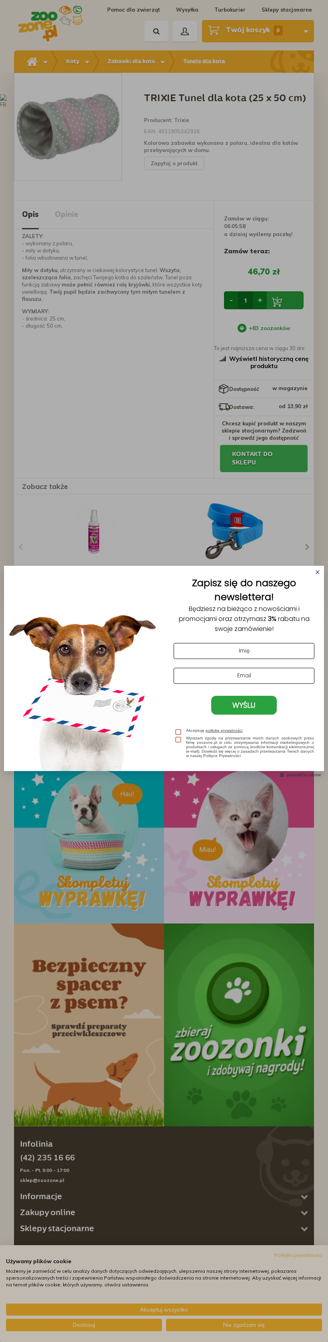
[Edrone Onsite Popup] (164, 671)
